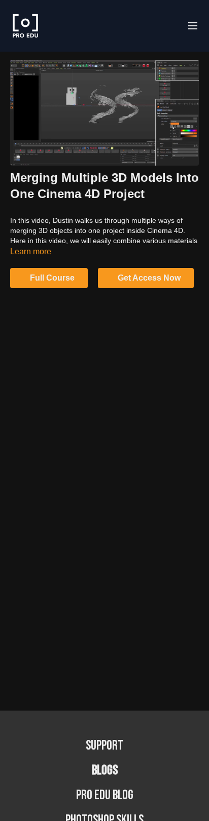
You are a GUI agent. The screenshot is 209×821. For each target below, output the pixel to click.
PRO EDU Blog (104, 795)
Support (104, 746)
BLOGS (105, 770)
